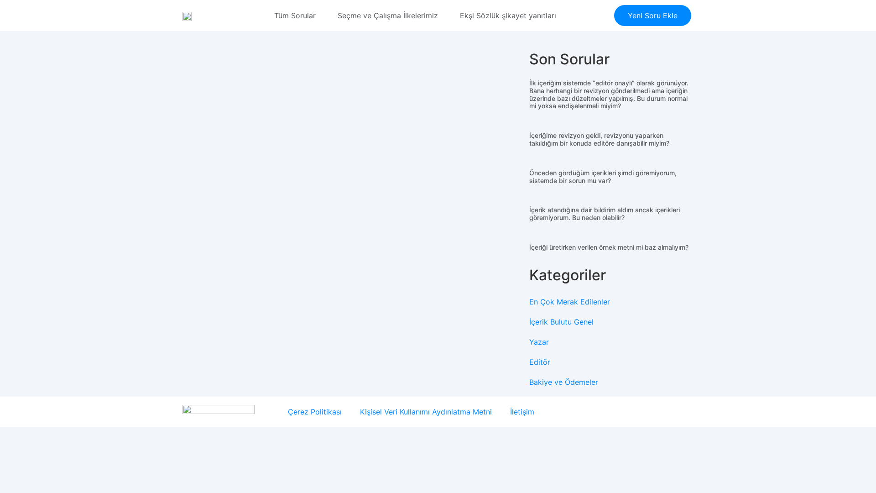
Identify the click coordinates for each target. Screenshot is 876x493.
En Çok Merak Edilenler (569, 301)
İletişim (522, 411)
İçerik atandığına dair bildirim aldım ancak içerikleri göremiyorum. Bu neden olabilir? (604, 213)
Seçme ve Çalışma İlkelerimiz (388, 15)
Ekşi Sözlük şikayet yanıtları (508, 15)
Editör (539, 362)
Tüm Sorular (295, 15)
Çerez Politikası (315, 411)
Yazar (539, 341)
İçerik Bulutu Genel (561, 321)
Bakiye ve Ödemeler (563, 382)
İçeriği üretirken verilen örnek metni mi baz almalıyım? (608, 247)
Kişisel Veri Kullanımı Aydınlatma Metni (426, 411)
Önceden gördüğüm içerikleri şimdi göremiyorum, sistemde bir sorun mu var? (603, 176)
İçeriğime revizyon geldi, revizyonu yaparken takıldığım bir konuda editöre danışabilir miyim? (599, 139)
